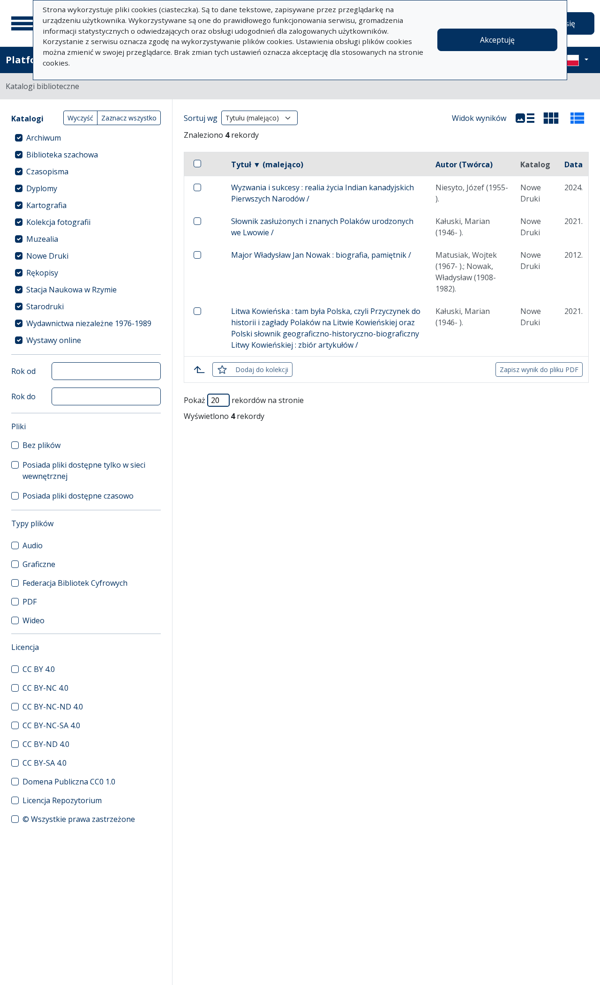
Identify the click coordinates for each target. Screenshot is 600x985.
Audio (32, 545)
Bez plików (41, 445)
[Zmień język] (575, 60)
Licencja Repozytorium (62, 800)
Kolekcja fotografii (58, 222)
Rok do (23, 396)
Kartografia (46, 205)
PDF (29, 602)
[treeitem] (86, 137)
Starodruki (45, 306)
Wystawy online (53, 340)
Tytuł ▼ (267, 164)
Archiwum (43, 138)
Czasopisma (47, 171)
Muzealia (42, 239)
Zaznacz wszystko (129, 117)
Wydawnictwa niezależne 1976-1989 (88, 323)
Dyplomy (41, 188)
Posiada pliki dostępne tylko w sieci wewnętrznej (83, 470)
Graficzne (38, 564)
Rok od (23, 371)
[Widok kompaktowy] (551, 118)
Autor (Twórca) (464, 164)
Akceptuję (497, 40)
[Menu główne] (23, 23)
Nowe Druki (47, 256)
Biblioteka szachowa (62, 154)
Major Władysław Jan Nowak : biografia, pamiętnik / (321, 255)
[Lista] (525, 118)
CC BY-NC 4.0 (45, 688)
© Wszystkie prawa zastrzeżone (78, 819)
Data (573, 164)
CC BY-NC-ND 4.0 (52, 706)
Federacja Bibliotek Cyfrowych (75, 583)
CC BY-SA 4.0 (44, 763)
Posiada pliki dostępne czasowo (78, 496)
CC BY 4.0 (38, 669)
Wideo (33, 620)
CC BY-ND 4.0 (45, 744)
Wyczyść (80, 117)
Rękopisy (42, 273)
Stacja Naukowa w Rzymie (71, 289)
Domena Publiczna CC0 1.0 (68, 781)
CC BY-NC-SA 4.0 (51, 725)
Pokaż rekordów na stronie (244, 400)
